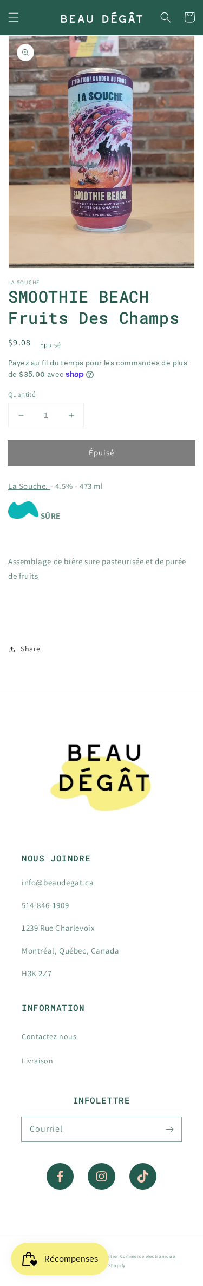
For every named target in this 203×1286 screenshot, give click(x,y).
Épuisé (101, 452)
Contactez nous (49, 1036)
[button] (13, 17)
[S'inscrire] (169, 1129)
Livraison (37, 1061)
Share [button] (31, 649)
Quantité (21, 394)
